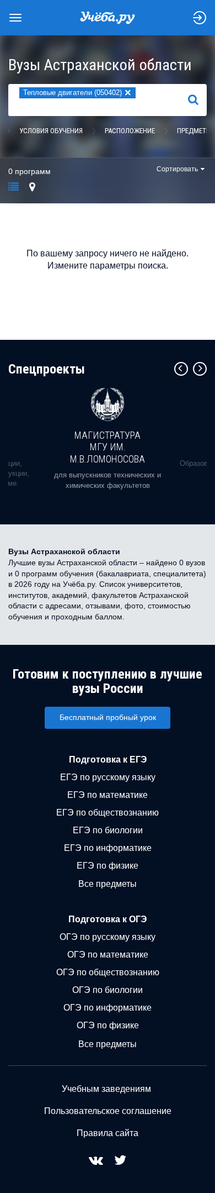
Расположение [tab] (130, 131)
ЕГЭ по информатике (108, 848)
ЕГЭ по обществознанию (107, 812)
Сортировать (177, 169)
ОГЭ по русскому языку (107, 937)
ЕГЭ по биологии (108, 830)
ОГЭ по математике (107, 954)
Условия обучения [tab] (51, 131)
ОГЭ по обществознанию (107, 972)
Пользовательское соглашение (107, 1111)
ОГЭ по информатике (107, 1007)
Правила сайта (107, 1133)
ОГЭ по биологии (107, 990)
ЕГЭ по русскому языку (107, 777)
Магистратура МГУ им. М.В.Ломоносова (107, 447)
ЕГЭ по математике (107, 795)
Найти (197, 100)
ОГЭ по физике (108, 1025)
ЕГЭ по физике (107, 865)
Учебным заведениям (106, 1089)
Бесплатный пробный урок (108, 717)
